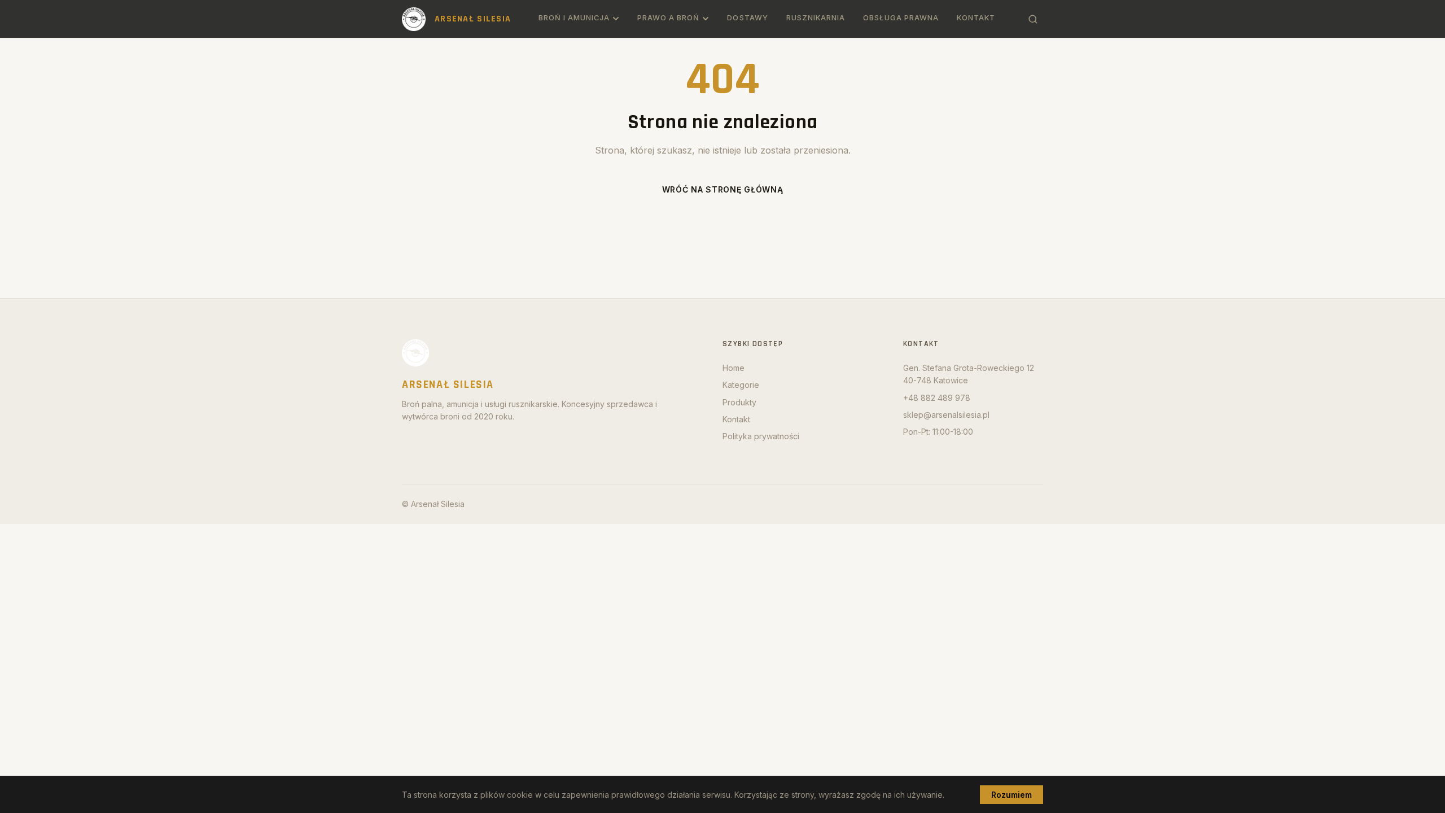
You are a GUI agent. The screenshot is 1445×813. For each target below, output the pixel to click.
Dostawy (747, 18)
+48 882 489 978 (936, 398)
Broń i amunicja (574, 18)
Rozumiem (1011, 794)
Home (733, 368)
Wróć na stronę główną (722, 189)
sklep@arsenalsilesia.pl (946, 414)
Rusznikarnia (815, 18)
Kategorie (740, 385)
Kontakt (976, 18)
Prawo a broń (668, 18)
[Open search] (1033, 19)
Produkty (739, 402)
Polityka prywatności (760, 436)
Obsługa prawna (901, 18)
